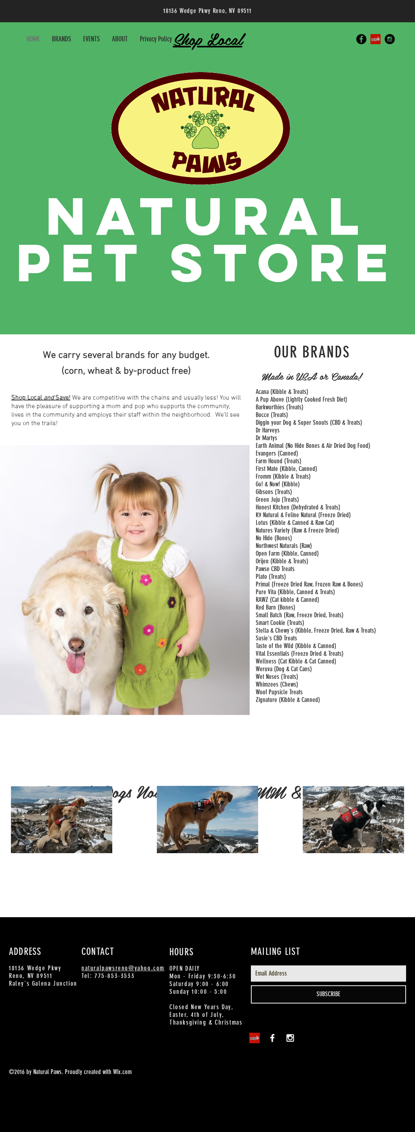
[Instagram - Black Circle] (390, 39)
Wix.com (122, 1072)
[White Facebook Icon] (272, 1038)
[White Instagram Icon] (290, 1038)
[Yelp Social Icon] (375, 39)
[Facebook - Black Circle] (361, 39)
